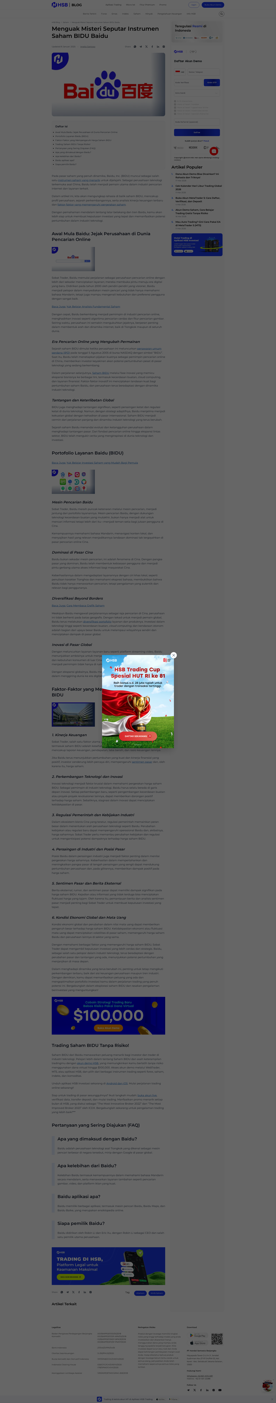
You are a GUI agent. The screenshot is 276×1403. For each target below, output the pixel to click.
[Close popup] (173, 655)
